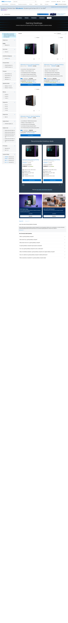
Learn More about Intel (60, 14)
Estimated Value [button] (25, 164)
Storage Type (5, 114)
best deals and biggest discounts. (44, 189)
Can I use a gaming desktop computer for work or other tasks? (31, 248)
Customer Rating (6, 154)
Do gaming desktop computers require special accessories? (31, 245)
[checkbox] (6, 45)
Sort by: (55, 33)
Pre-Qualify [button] (33, 132)
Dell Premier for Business (62, 4)
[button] (48, 1)
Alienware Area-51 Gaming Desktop (54, 64)
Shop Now (30, 216)
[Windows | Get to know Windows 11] (43, 14)
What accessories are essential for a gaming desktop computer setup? (33, 257)
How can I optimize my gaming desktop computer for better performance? (33, 254)
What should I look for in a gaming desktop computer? (30, 242)
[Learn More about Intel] (53, 14)
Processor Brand (6, 62)
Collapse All (27, 221)
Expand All (21, 221)
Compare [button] (37, 37)
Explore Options (30, 84)
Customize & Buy (32, 180)
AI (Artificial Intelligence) (7, 56)
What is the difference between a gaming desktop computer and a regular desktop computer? (37, 251)
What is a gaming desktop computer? (27, 236)
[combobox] (25, 1)
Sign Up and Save (4, 9)
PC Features (5, 145)
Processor (4, 71)
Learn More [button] (28, 132)
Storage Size (5, 102)
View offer (34, 82)
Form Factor (5, 49)
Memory (4, 91)
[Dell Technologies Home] (6, 1)
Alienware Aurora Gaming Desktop (29, 64)
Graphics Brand (6, 121)
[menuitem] (13, 4)
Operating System (6, 83)
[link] (54, 1)
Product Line (5, 40)
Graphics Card (5, 127)
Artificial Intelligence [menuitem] (5, 4)
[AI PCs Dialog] (9, 58)
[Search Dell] (35, 1)
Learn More (30, 213)
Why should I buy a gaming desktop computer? (28, 239)
